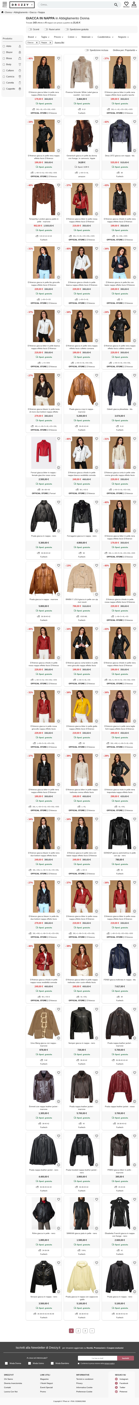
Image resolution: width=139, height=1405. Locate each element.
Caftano (10, 70)
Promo (43, 1392)
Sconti (36, 29)
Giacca (30, 42)
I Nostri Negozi (46, 1383)
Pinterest (123, 1392)
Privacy (79, 1383)
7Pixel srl (66, 1401)
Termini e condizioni (84, 1379)
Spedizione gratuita (79, 29)
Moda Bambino (62, 1363)
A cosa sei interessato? (37, 1358)
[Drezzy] (22, 4)
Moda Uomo (38, 1363)
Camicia (10, 76)
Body (8, 64)
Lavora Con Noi (11, 1392)
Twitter (122, 1387)
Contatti (7, 1387)
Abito (8, 46)
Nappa (44, 42)
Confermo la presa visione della (98, 1363)
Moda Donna (15, 1363)
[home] (2, 12)
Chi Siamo (8, 1379)
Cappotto (10, 89)
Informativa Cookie (84, 1387)
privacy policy (110, 1363)
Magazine (44, 1379)
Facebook (124, 1383)
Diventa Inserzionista (13, 1383)
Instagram (124, 1379)
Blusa (9, 58)
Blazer (9, 52)
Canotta (10, 83)
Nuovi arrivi (54, 29)
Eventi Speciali (46, 1387)
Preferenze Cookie (84, 1392)
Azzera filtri (59, 42)
